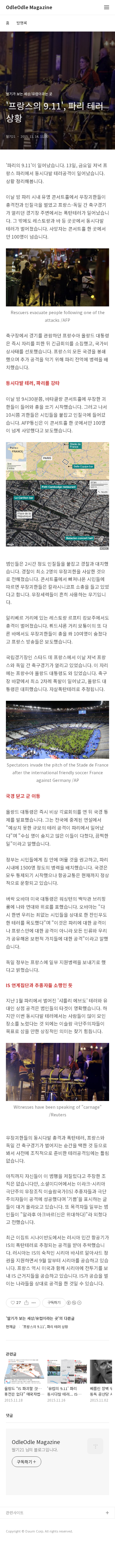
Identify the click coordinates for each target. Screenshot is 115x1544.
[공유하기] (26, 1302)
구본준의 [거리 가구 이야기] (28, 1532)
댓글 (9, 1415)
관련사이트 (15, 1512)
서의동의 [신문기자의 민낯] (28, 1522)
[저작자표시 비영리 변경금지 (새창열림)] (74, 1302)
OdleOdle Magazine (29, 7)
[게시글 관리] (33, 1302)
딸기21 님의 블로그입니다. (35, 1450)
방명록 (22, 23)
